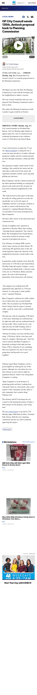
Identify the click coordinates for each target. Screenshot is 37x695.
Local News (8, 17)
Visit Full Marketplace (28, 442)
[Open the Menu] (3, 2)
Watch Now (31, 3)
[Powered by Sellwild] (32, 553)
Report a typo (7, 429)
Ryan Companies (11, 150)
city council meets (11, 411)
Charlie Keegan (13, 64)
